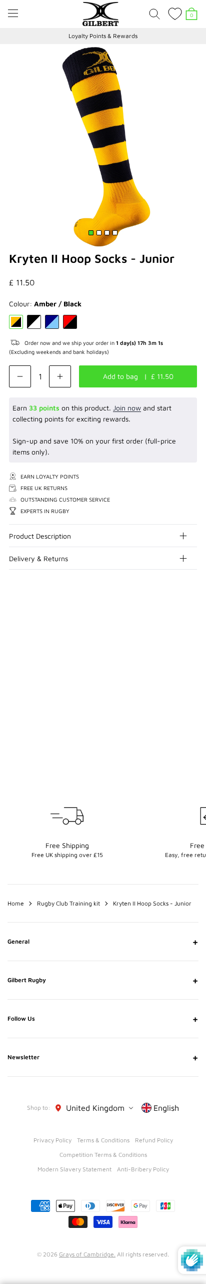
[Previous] (170, 629)
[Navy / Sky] (52, 322)
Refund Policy (154, 1140)
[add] (60, 376)
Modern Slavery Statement (75, 1169)
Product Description (40, 536)
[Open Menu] (13, 13)
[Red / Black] (70, 322)
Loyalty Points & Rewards (103, 36)
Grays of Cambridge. (87, 1254)
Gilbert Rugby (103, 980)
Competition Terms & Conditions (103, 1154)
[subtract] (20, 376)
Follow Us (103, 1019)
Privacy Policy (53, 1140)
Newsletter (103, 1057)
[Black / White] (34, 322)
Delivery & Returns (38, 558)
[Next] (190, 629)
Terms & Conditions (103, 1140)
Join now (127, 407)
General (103, 942)
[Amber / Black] (16, 322)
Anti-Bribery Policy (143, 1169)
